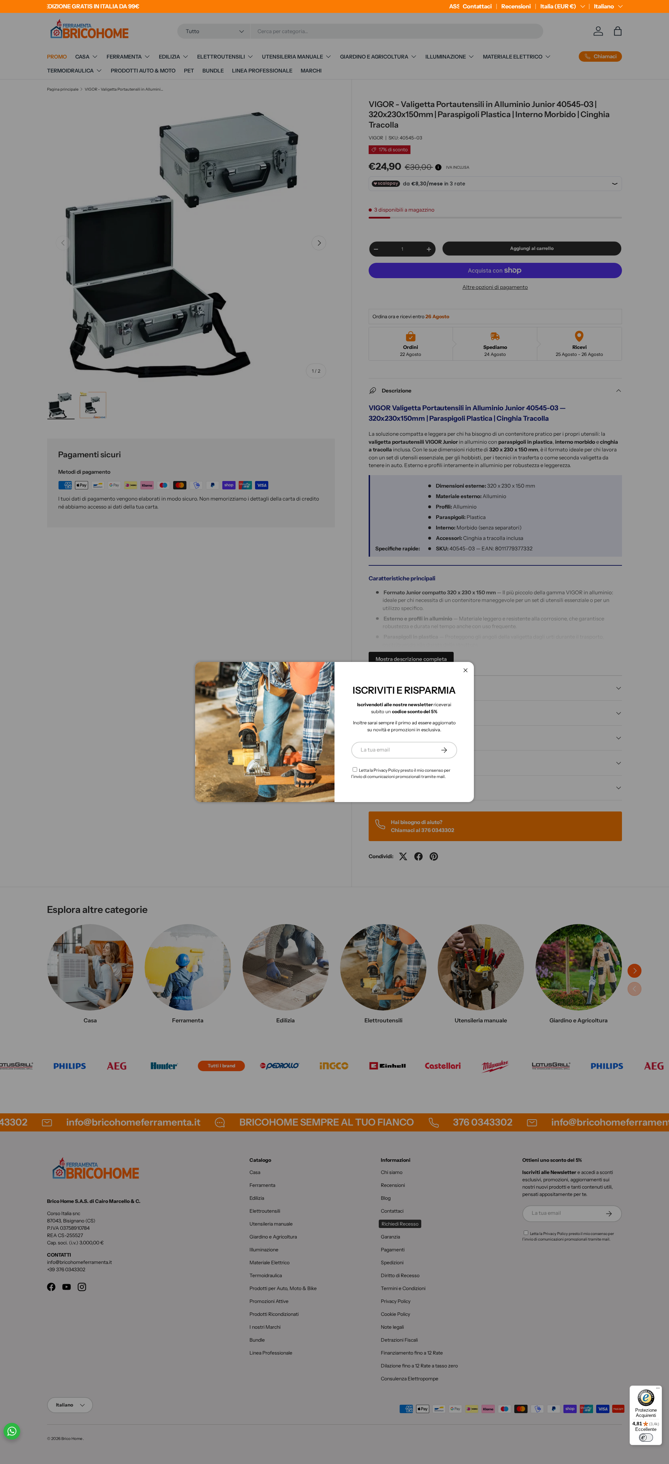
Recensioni (516, 6)
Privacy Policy (387, 770)
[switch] (646, 1437)
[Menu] (658, 1390)
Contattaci (477, 6)
